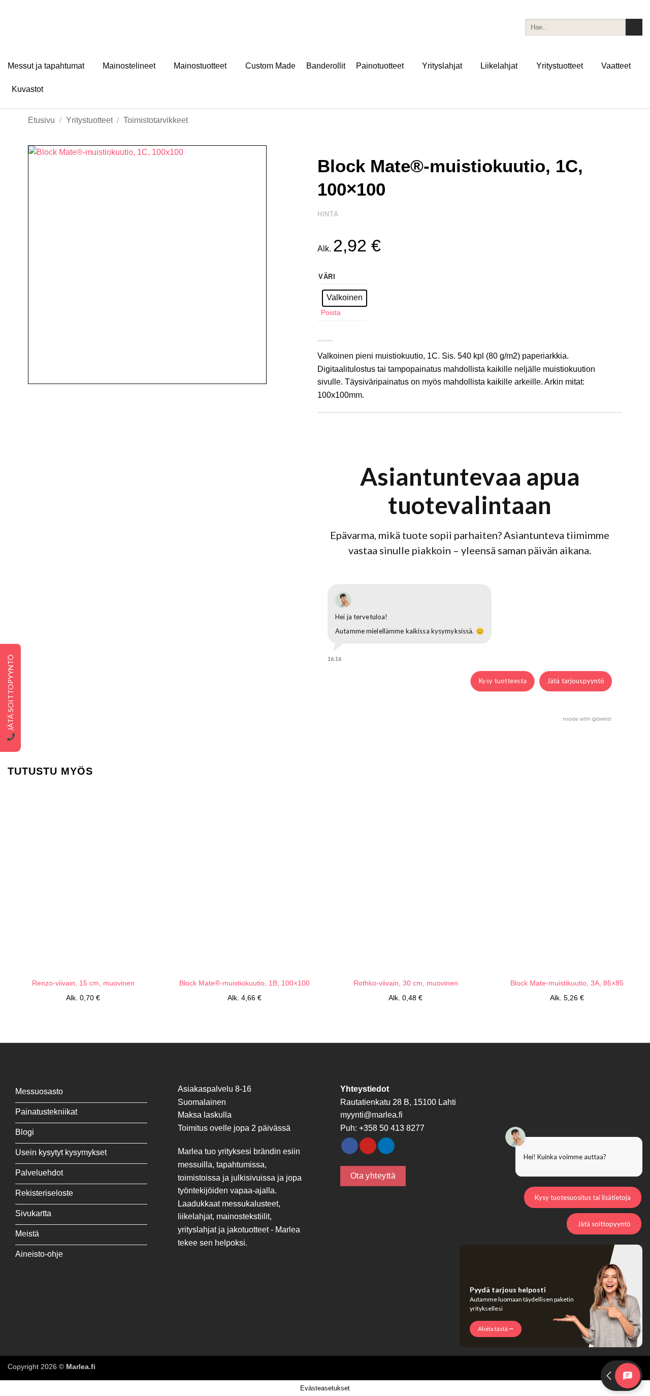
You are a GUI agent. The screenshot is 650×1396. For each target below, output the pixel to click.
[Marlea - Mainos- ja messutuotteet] (58, 27)
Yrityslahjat (442, 65)
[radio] (344, 298)
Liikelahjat (498, 65)
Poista (331, 312)
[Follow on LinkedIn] (386, 1146)
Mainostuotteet (200, 65)
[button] (41, 372)
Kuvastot (27, 89)
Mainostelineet (129, 65)
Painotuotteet (380, 65)
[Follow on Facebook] (349, 1146)
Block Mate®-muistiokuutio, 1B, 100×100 (244, 983)
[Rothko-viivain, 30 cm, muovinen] (405, 880)
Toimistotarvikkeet (155, 120)
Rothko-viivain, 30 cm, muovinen (405, 983)
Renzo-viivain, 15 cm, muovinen (83, 983)
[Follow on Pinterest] (368, 1146)
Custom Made (270, 65)
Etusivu (41, 120)
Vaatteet (616, 65)
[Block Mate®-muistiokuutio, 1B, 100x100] (244, 880)
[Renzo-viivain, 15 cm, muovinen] (83, 880)
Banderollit (325, 65)
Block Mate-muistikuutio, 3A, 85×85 (567, 983)
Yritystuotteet (559, 65)
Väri (327, 276)
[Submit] (634, 27)
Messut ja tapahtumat (46, 65)
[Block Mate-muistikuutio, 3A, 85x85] (566, 880)
